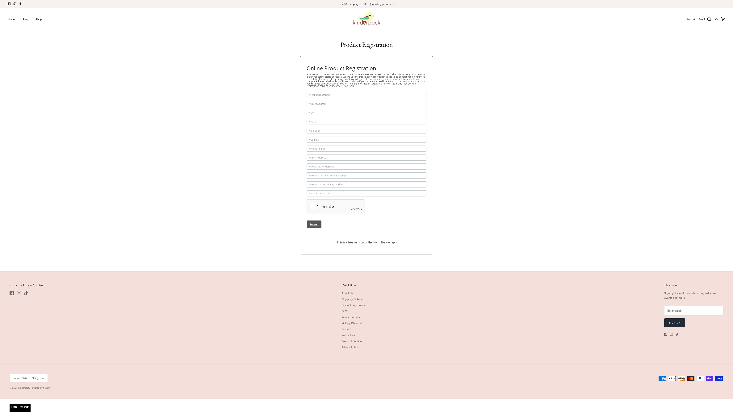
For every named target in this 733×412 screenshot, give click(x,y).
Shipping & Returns (353, 299)
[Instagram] (14, 3)
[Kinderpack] (366, 19)
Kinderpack (23, 387)
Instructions (348, 335)
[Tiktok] (20, 3)
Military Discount (351, 323)
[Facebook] (9, 3)
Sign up (674, 323)
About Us (347, 293)
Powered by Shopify (40, 387)
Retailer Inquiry (350, 317)
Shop (25, 19)
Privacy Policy (349, 347)
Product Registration (353, 305)
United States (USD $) (26, 378)
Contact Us (347, 329)
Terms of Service (351, 341)
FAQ (344, 311)
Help (39, 19)
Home (11, 19)
